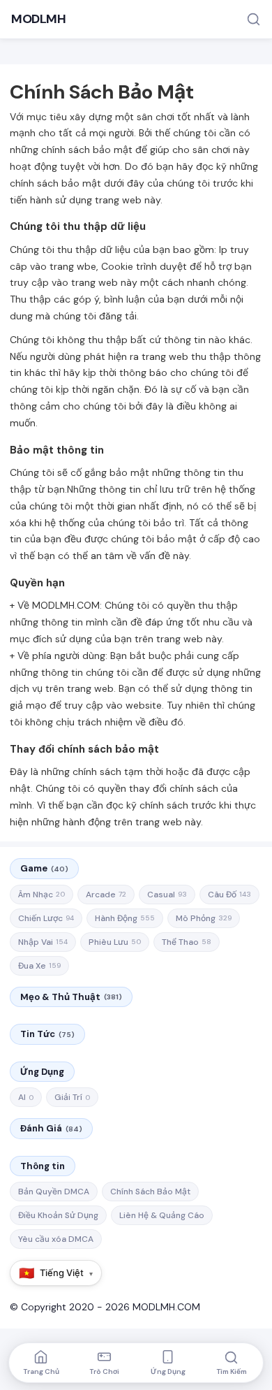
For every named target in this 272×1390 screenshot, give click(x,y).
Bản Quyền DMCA (53, 1191)
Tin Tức (47, 1034)
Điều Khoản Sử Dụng (58, 1215)
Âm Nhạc (41, 894)
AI (25, 1097)
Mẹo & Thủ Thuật (71, 997)
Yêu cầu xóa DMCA (55, 1239)
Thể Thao (186, 942)
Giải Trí (72, 1097)
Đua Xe (39, 965)
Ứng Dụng (42, 1072)
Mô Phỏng (204, 918)
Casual (167, 894)
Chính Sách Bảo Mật (150, 1191)
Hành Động (125, 918)
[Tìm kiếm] (253, 19)
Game (44, 868)
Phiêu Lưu (115, 942)
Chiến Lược (46, 918)
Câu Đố (229, 894)
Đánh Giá (51, 1128)
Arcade (106, 894)
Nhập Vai (43, 942)
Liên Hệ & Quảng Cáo (161, 1215)
